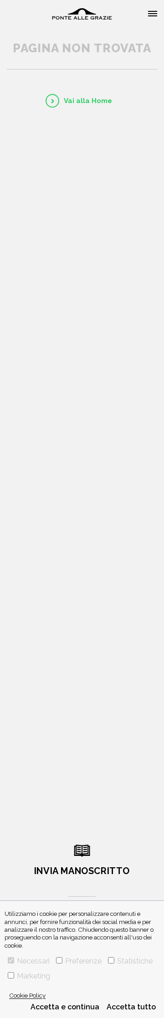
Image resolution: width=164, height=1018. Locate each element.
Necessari (33, 961)
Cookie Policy (27, 995)
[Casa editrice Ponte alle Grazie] (82, 14)
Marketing (33, 976)
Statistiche (135, 961)
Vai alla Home (88, 101)
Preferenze (83, 961)
